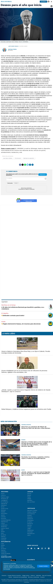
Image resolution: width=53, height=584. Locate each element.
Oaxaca (29, 495)
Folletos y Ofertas (31, 512)
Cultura (3, 523)
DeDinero (29, 525)
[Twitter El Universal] (34, 549)
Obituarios (29, 517)
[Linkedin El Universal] (48, 549)
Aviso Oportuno (31, 513)
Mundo (2, 506)
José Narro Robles (13, 46)
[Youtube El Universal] (38, 549)
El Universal (18, 158)
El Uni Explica (4, 501)
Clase (2, 543)
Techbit (3, 531)
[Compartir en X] (23, 165)
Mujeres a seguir (5, 497)
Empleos (29, 515)
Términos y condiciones (33, 577)
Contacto (42, 577)
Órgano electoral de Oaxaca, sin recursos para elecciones (22, 324)
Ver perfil (10, 50)
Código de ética (25, 575)
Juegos (29, 528)
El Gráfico (29, 522)
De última (3, 534)
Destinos (3, 536)
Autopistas (3, 538)
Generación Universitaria (30, 519)
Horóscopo (30, 531)
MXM (2, 529)
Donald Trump (4, 508)
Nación (2, 493)
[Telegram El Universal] (28, 549)
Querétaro (29, 500)
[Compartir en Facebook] (20, 165)
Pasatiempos (30, 530)
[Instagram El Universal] (42, 549)
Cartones (3, 516)
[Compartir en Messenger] (27, 165)
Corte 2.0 (3, 495)
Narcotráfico (4, 513)
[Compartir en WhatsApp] (25, 165)
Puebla (29, 497)
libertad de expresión (28, 158)
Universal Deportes (6, 520)
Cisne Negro (4, 555)
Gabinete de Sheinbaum (4, 504)
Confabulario (4, 525)
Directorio (4, 575)
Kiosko (3, 321)
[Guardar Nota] (32, 165)
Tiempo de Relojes (5, 553)
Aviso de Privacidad (46, 575)
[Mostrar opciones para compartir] (52, 6)
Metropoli (3, 510)
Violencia (33, 575)
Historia (10, 577)
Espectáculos (4, 521)
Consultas (3, 539)
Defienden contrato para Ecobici (13, 315)
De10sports (30, 523)
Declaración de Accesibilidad (20, 577)
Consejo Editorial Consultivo (14, 575)
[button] (43, 2)
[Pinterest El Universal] (45, 549)
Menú (2, 533)
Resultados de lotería (30, 534)
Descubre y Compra (32, 510)
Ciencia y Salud (5, 528)
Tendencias (4, 526)
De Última (3, 548)
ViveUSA (29, 526)
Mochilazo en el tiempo (8, 305)
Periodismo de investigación (4, 499)
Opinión (4, 302)
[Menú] (51, 1)
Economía (3, 518)
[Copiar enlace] (30, 165)
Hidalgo (29, 498)
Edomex (29, 493)
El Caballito (4, 313)
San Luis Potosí (31, 501)
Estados (3, 511)
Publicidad (38, 575)
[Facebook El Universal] (31, 549)
